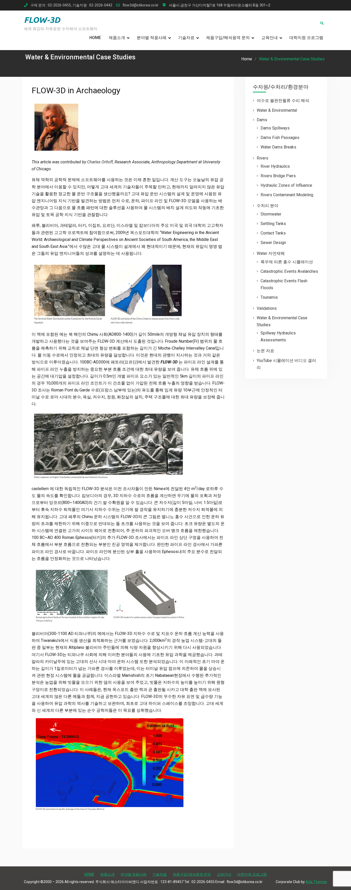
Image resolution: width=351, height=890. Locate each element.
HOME (95, 37)
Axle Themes (316, 882)
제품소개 (117, 37)
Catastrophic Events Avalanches (289, 271)
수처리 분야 (267, 205)
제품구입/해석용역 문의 (228, 37)
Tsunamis (269, 297)
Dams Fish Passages (280, 137)
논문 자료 (265, 350)
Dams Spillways (275, 128)
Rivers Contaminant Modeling (287, 194)
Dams (262, 119)
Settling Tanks (273, 223)
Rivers (262, 158)
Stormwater (271, 214)
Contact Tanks (273, 233)
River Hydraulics (275, 166)
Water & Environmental (277, 110)
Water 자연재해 (271, 253)
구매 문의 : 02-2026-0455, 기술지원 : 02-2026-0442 (71, 5)
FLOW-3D (42, 19)
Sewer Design (273, 242)
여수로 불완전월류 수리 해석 (283, 100)
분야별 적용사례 (152, 37)
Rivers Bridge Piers (278, 175)
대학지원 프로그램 (306, 37)
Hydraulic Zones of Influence (286, 185)
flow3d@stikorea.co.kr (141, 5)
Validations (267, 308)
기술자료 (186, 37)
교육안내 (269, 37)
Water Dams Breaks (278, 147)
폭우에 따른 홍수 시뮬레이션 (287, 261)
